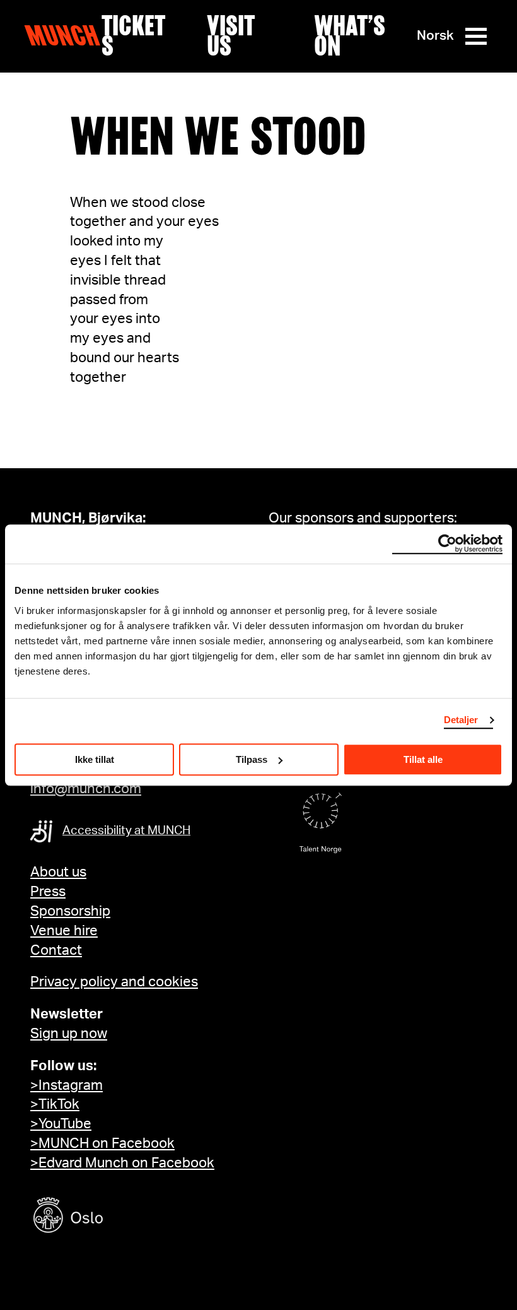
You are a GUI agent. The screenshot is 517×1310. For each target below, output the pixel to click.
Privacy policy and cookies (114, 982)
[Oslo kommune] (124, 1217)
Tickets (133, 36)
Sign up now (68, 1034)
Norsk (435, 35)
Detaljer (461, 719)
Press (48, 892)
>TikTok (54, 1104)
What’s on (349, 36)
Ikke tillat (94, 759)
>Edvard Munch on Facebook (122, 1163)
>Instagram (66, 1085)
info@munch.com (85, 789)
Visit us (230, 36)
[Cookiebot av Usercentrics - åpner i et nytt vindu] (447, 544)
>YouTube (60, 1124)
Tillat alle (423, 759)
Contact (56, 950)
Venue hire (64, 931)
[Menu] (476, 36)
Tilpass (251, 759)
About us (58, 872)
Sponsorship (70, 911)
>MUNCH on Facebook (102, 1143)
